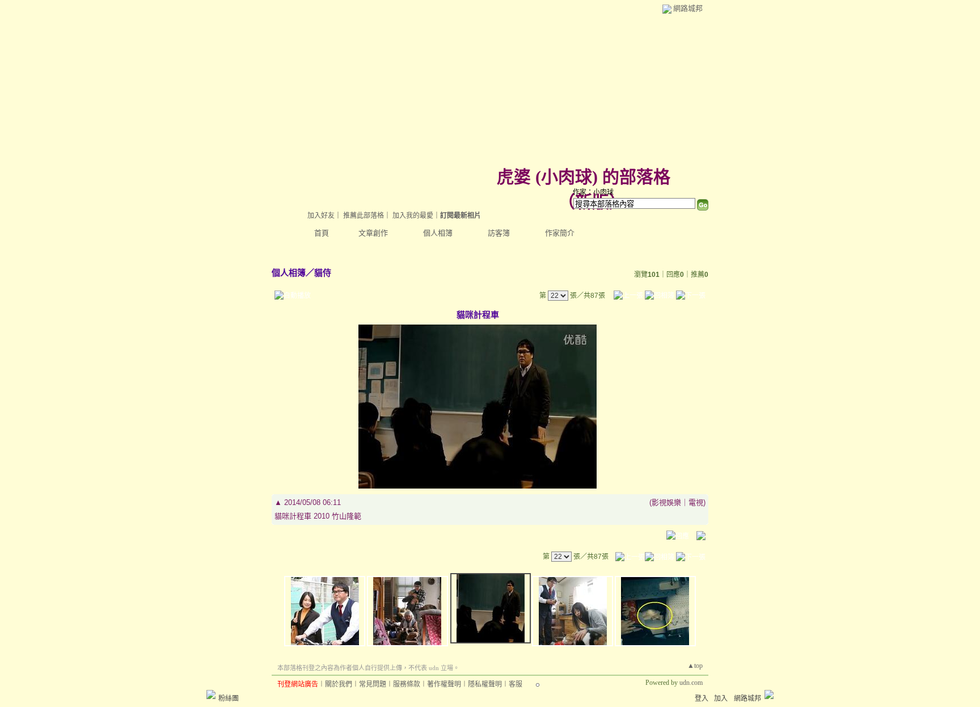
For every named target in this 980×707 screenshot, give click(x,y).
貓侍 (322, 272)
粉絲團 (228, 698)
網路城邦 (688, 8)
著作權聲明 (444, 684)
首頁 (321, 233)
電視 (695, 502)
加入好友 (321, 216)
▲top (695, 666)
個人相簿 (438, 233)
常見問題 (372, 684)
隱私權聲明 (485, 684)
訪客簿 (499, 233)
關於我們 (338, 684)
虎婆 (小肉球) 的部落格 (583, 176)
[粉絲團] (211, 694)
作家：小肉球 (593, 192)
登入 (701, 698)
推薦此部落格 (363, 216)
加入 (721, 698)
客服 (515, 684)
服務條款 (406, 684)
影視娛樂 (666, 502)
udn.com (691, 683)
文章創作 (373, 233)
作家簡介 (560, 233)
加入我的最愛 (412, 216)
